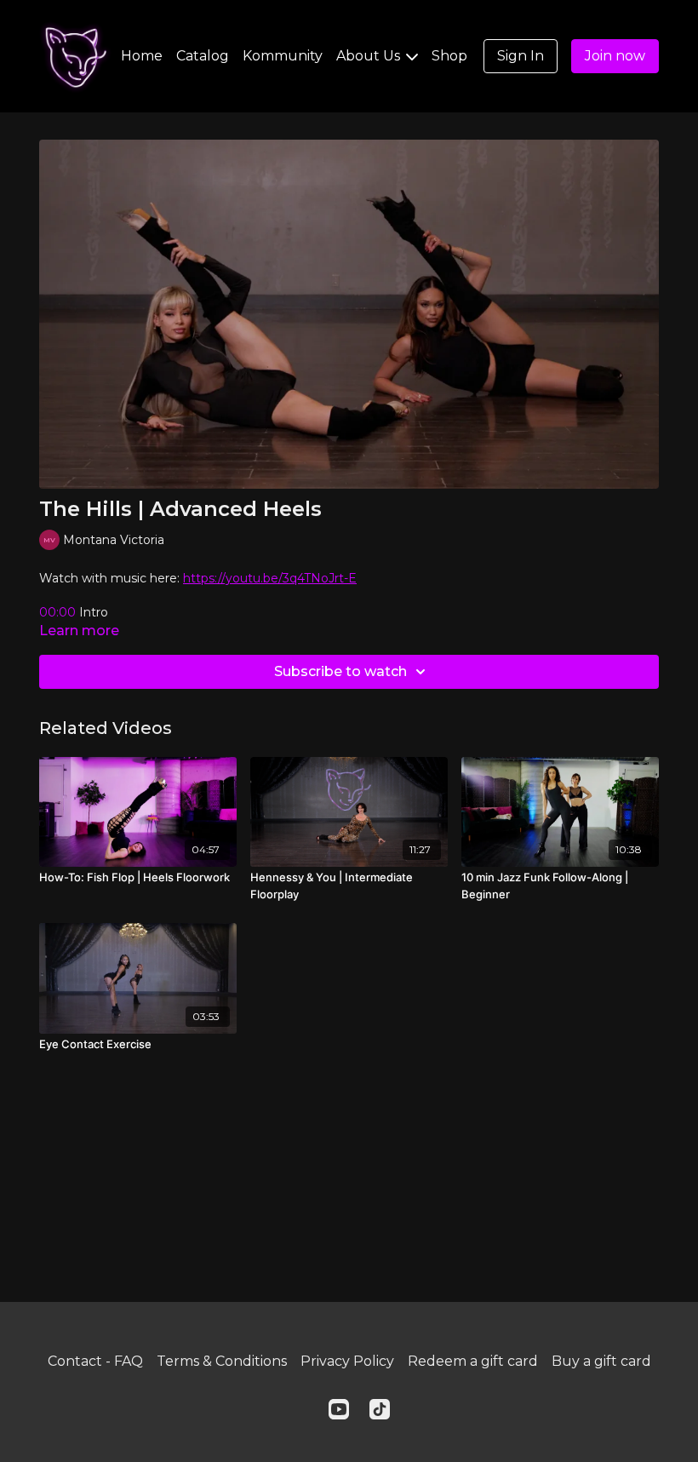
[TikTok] (379, 1409)
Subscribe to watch (340, 671)
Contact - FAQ (95, 1361)
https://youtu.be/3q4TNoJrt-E (270, 578)
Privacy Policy (347, 1361)
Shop (449, 56)
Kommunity (283, 56)
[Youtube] (339, 1409)
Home (142, 56)
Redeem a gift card (473, 1361)
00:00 (59, 612)
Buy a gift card (601, 1361)
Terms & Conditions (222, 1361)
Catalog (202, 56)
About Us (369, 56)
